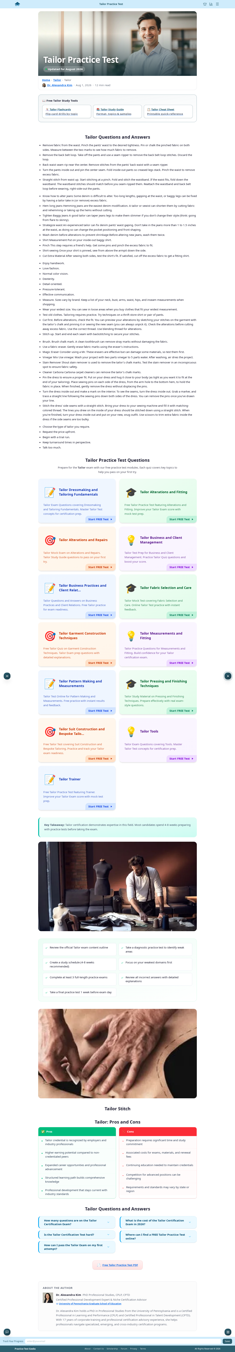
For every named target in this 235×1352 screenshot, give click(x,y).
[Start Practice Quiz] (228, 676)
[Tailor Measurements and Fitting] (158, 644)
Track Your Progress (13, 1341)
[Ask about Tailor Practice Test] (7, 1332)
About (88, 1348)
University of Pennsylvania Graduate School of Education (90, 1303)
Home (46, 80)
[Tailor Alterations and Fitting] (158, 501)
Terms (143, 1348)
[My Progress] (211, 4)
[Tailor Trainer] (77, 788)
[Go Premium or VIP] (205, 4)
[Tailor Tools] (158, 740)
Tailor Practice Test (111, 4)
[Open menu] (217, 4)
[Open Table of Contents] (7, 676)
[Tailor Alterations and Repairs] (77, 549)
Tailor (57, 80)
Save (227, 1341)
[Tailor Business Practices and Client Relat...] (77, 596)
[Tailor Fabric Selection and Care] (158, 596)
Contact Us (98, 1348)
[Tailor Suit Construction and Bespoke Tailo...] (77, 740)
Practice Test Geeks (25, 1348)
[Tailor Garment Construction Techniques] (77, 644)
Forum (124, 1348)
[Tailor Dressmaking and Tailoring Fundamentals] (77, 501)
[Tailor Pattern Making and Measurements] (77, 692)
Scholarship (112, 1348)
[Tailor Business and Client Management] (158, 549)
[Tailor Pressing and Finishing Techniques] (158, 692)
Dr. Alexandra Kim (59, 85)
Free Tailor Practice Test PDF (117, 1265)
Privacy (133, 1348)
